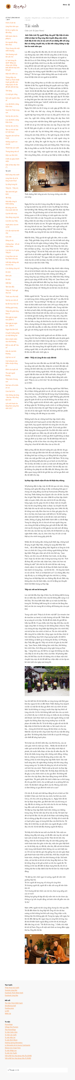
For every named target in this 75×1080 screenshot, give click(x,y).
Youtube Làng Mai (11, 990)
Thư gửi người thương (10, 374)
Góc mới (8, 237)
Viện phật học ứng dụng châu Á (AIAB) (18, 1058)
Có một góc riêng (11, 94)
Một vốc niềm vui (11, 74)
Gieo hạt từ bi (10, 391)
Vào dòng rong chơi (12, 217)
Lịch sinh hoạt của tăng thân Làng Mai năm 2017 (12, 405)
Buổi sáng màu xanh (12, 174)
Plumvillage (9, 1024)
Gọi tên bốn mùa (11, 213)
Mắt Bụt (8, 283)
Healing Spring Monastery (13, 1042)
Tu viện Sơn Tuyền (11, 1053)
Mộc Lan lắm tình (11, 155)
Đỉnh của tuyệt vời (12, 369)
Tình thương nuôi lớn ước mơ (11, 55)
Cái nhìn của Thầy (12, 221)
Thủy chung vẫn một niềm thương (13, 49)
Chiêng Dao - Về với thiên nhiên (12, 245)
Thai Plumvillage (10, 1029)
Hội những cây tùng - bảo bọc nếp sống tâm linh (12, 397)
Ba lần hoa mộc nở (12, 304)
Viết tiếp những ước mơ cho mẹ (12, 263)
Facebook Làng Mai (11, 995)
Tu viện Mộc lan (10, 1037)
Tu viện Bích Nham (11, 1040)
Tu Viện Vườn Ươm (11, 1032)
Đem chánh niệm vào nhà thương (11, 340)
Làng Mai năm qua (12, 26)
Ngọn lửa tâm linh (12, 329)
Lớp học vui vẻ (10, 357)
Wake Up (8, 1013)
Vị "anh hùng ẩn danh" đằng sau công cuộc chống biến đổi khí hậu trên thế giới (13, 65)
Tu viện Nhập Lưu (11, 1050)
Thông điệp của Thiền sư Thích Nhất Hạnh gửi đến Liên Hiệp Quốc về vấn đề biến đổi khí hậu (12, 82)
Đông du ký (9, 240)
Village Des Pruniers (11, 1027)
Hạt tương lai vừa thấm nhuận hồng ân (12, 363)
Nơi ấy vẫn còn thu (12, 116)
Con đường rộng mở (12, 268)
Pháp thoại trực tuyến (12, 987)
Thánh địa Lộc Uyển (12, 148)
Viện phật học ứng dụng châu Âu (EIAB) (18, 1056)
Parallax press (9, 1008)
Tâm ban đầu (10, 287)
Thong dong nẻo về (12, 151)
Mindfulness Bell (10, 1006)
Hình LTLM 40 (10, 23)
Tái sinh (8, 171)
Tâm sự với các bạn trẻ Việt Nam (12, 130)
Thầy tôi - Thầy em (12, 188)
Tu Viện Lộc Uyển (11, 1035)
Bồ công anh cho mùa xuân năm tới (12, 208)
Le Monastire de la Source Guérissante (17, 1045)
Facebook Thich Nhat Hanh (14, 993)
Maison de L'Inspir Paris (13, 1048)
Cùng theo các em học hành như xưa (12, 257)
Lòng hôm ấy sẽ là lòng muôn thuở (12, 179)
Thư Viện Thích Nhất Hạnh (14, 1003)
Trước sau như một (12, 296)
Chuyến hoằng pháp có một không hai (12, 334)
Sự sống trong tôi (11, 184)
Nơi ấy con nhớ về (12, 300)
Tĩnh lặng (9, 90)
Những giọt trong (11, 307)
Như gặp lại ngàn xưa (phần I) (11, 318)
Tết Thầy (8, 198)
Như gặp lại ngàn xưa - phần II (11, 324)
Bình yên (9, 275)
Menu (65, 5)
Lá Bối (7, 1011)
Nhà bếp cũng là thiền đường (11, 202)
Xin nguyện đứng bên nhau (11, 43)
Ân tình (8, 272)
